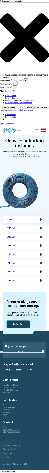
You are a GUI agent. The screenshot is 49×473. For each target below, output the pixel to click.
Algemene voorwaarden (11, 445)
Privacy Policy (11, 117)
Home (9, 219)
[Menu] (36, 129)
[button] (24, 38)
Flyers (5, 414)
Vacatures (7, 412)
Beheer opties (10, 96)
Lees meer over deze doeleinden (18, 103)
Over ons (6, 410)
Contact (6, 427)
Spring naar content (8, 124)
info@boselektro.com (11, 432)
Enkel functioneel (25, 107)
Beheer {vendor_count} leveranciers (20, 100)
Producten (7, 405)
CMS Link (11, 228)
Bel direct (20, 324)
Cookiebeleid (10, 115)
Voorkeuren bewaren (8, 110)
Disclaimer (7, 457)
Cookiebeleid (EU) (10, 449)
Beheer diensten (11, 98)
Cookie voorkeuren (8, 472)
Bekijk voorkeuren (41, 107)
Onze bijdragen (9, 407)
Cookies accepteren (8, 107)
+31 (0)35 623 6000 (11, 429)
